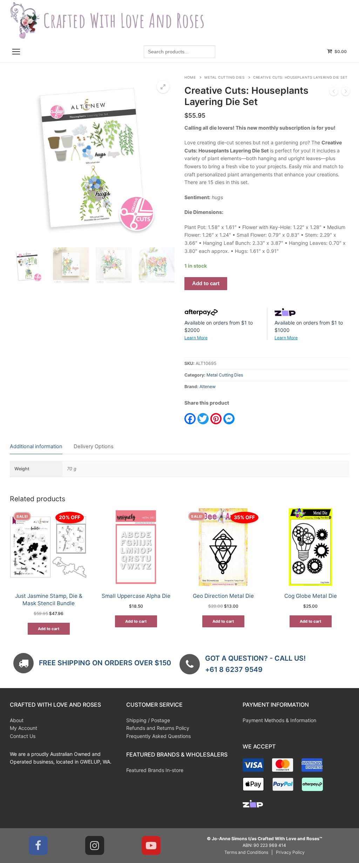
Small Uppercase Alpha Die (136, 596)
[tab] (36, 447)
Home (190, 77)
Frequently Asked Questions (158, 736)
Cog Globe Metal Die (310, 596)
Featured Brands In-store (154, 770)
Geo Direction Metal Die (223, 596)
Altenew (207, 386)
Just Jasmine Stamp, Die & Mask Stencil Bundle (48, 600)
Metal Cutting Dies (224, 77)
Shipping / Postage (148, 720)
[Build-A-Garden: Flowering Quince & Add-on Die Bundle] (334, 92)
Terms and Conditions (246, 852)
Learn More (196, 337)
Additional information (36, 446)
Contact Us (22, 736)
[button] (163, 86)
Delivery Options (94, 446)
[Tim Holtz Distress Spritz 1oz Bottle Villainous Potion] (345, 92)
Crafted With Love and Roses (124, 20)
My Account (23, 728)
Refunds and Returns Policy (157, 728)
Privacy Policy (290, 852)
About (16, 720)
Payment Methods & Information (279, 720)
